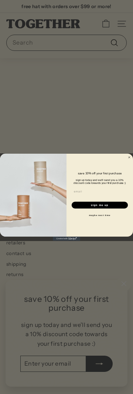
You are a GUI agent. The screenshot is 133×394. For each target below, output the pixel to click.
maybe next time (99, 215)
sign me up (100, 204)
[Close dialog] (129, 157)
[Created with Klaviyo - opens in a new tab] (66, 238)
